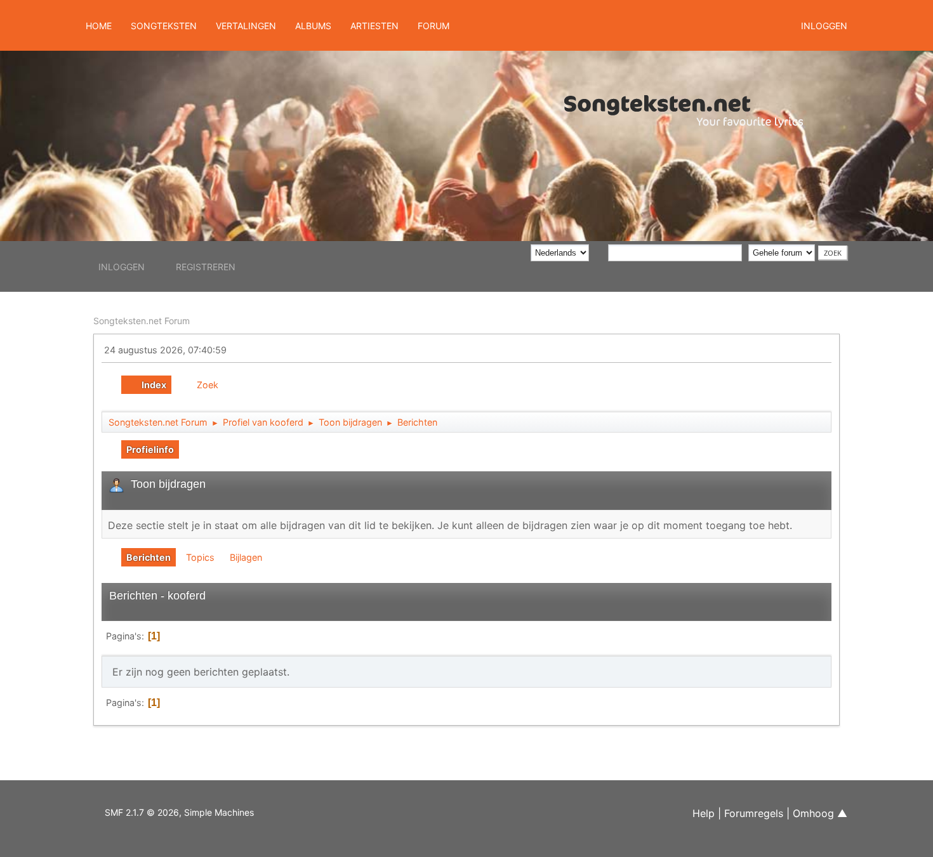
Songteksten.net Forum (141, 320)
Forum (433, 25)
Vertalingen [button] (246, 25)
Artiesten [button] (374, 25)
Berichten (148, 557)
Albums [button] (313, 25)
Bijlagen (246, 557)
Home (99, 25)
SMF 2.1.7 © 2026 (142, 812)
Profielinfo (150, 449)
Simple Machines (219, 812)
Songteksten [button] (164, 25)
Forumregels (753, 813)
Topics (200, 557)
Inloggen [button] (824, 25)
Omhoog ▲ (820, 813)
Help (703, 813)
